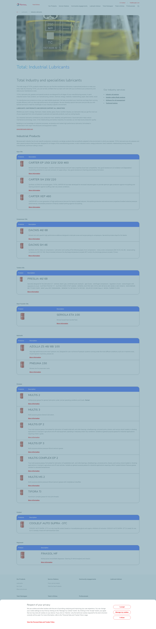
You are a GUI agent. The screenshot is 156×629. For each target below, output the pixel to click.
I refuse (121, 617)
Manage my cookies (121, 612)
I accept (122, 607)
